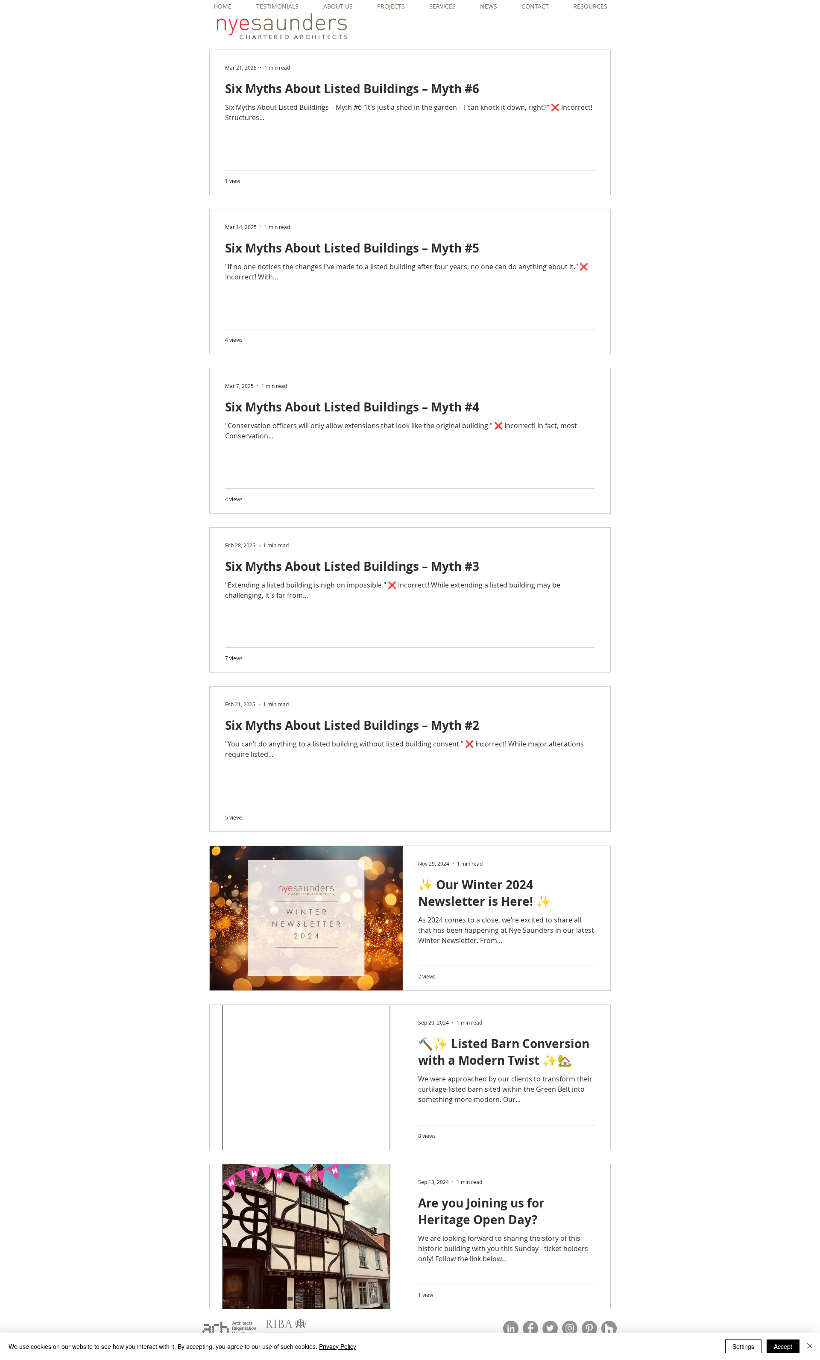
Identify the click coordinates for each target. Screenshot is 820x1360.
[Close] (810, 1346)
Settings (743, 1346)
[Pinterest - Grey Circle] (589, 1328)
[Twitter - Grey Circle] (550, 1328)
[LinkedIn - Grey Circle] (510, 1328)
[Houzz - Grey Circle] (609, 1328)
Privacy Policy (337, 1346)
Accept (783, 1346)
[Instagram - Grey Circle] (569, 1328)
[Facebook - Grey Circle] (530, 1328)
